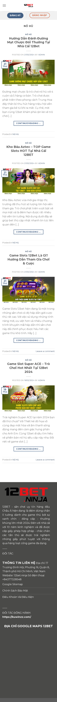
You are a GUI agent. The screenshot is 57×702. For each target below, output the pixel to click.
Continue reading (28, 123)
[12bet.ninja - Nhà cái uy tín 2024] (28, 5)
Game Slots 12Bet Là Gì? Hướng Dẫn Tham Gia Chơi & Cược (28, 259)
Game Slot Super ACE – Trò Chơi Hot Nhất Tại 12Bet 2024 (28, 368)
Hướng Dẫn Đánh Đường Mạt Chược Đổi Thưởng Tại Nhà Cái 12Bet (28, 42)
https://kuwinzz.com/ (16, 616)
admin (41, 55)
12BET (6, 506)
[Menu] (4, 5)
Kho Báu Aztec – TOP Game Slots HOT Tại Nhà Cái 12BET (28, 151)
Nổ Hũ (28, 34)
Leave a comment (45, 351)
